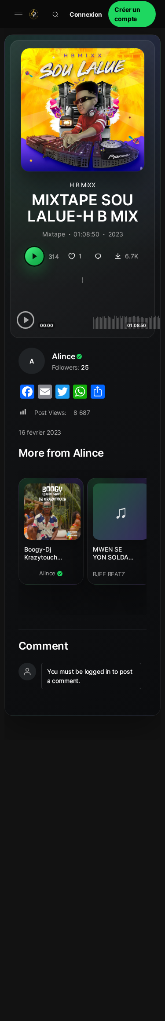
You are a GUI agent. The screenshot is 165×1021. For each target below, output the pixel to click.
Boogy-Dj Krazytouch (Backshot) (40, 553)
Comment (43, 646)
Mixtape (53, 234)
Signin (86, 14)
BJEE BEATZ (109, 574)
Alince (63, 356)
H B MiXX (82, 185)
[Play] (34, 256)
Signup (132, 14)
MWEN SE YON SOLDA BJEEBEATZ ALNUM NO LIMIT (119, 553)
